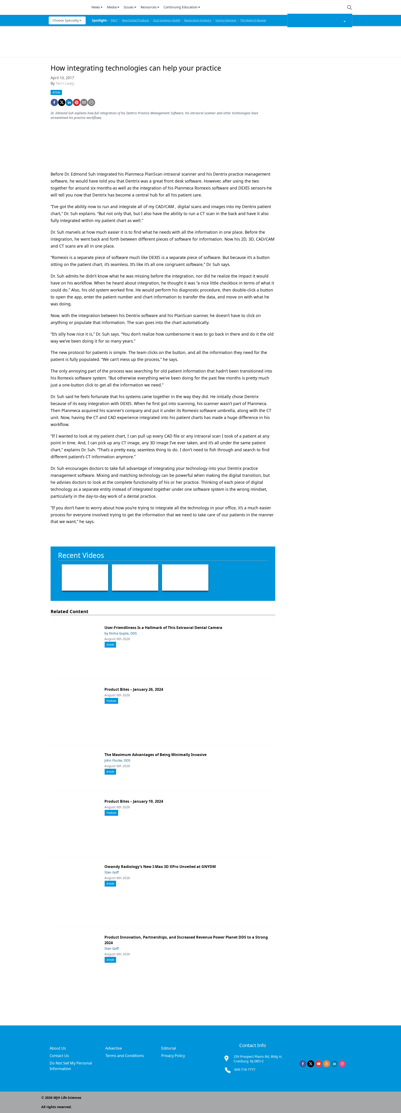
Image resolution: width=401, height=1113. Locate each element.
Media (112, 7)
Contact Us (59, 1055)
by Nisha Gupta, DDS (120, 633)
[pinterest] (76, 102)
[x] (310, 1063)
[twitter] (61, 102)
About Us (58, 1048)
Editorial (168, 1048)
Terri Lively (65, 83)
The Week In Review (253, 20)
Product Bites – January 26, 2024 (133, 689)
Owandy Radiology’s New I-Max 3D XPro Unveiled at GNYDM (160, 866)
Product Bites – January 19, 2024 (133, 801)
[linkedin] (69, 102)
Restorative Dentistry (197, 20)
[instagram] (342, 1063)
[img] (67, 7)
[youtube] (318, 1063)
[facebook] (54, 102)
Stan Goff (111, 872)
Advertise (113, 1048)
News (95, 7)
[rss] (326, 1063)
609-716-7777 (244, 1069)
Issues (129, 7)
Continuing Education (180, 7)
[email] (84, 102)
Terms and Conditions (124, 1055)
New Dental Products (135, 20)
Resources (149, 7)
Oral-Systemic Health (166, 20)
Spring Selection (225, 20)
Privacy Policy (173, 1055)
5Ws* (114, 20)
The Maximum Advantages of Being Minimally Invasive (155, 754)
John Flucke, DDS (117, 760)
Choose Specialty (65, 20)
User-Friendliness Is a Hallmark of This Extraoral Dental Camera (163, 627)
